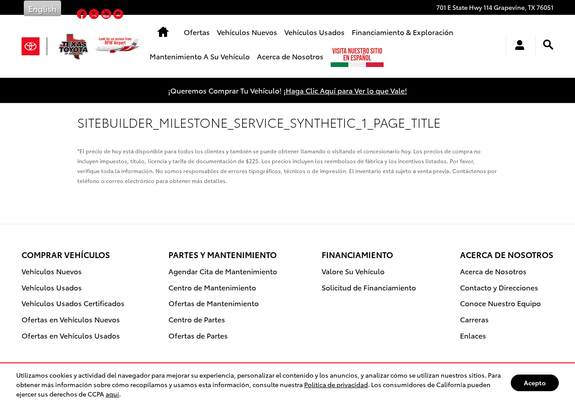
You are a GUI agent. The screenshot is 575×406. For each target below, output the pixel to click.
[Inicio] (34, 46)
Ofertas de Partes (198, 335)
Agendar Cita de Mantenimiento (222, 271)
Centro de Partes (196, 319)
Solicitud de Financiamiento (369, 287)
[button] (83, 14)
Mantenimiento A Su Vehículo (200, 56)
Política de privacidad (336, 384)
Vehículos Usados (314, 32)
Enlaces (473, 335)
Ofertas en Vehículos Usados (71, 335)
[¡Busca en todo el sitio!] (548, 45)
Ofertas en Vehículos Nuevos (71, 319)
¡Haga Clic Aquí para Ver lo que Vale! (345, 90)
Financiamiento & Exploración (402, 32)
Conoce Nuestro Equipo (500, 303)
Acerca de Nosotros (290, 56)
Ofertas (197, 32)
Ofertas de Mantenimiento (213, 303)
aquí (112, 393)
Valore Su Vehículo (353, 271)
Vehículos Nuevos (247, 32)
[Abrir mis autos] (517, 46)
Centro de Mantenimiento (212, 287)
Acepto (535, 382)
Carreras (474, 319)
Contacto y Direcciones (499, 287)
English (42, 8)
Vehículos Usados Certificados (73, 303)
